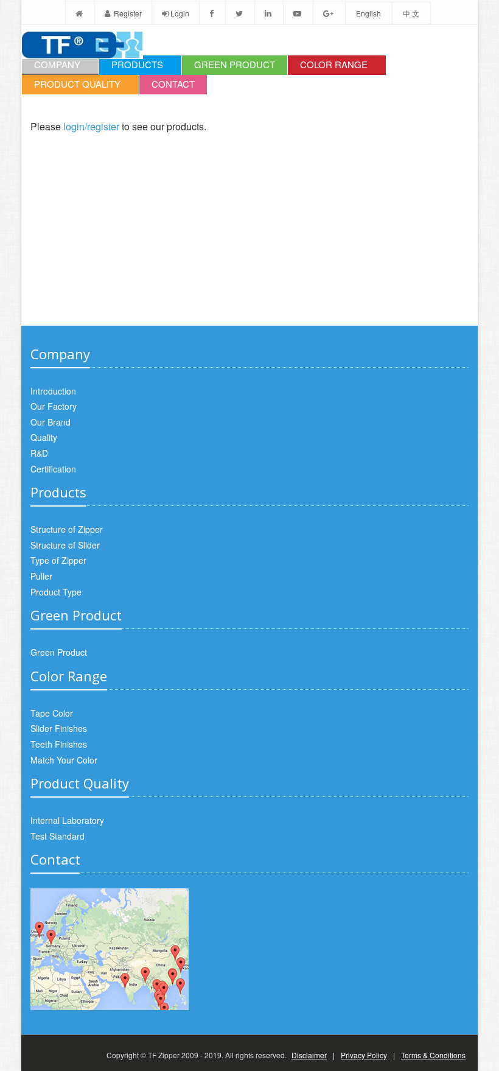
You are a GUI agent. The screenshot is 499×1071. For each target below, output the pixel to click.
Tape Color (51, 713)
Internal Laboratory (67, 820)
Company (57, 64)
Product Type (56, 592)
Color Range (334, 64)
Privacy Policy (364, 1055)
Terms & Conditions (433, 1055)
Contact (173, 83)
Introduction (53, 391)
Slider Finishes (58, 728)
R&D (39, 453)
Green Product (234, 64)
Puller (41, 576)
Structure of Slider (65, 545)
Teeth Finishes (58, 744)
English (368, 13)
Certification (53, 469)
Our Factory (53, 406)
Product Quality (77, 83)
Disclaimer (309, 1055)
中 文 (411, 13)
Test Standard (57, 836)
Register (127, 13)
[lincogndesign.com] (31, 1030)
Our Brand (50, 422)
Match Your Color (63, 760)
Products (137, 64)
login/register (91, 126)
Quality (43, 437)
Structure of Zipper (66, 529)
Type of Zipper (58, 560)
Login (179, 13)
